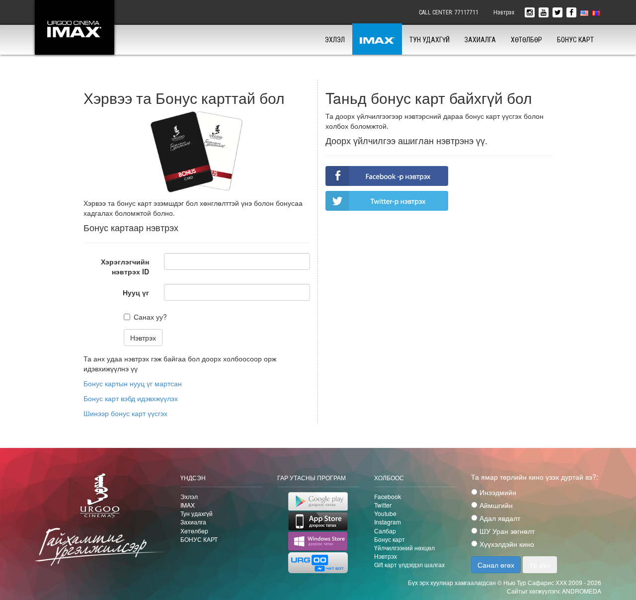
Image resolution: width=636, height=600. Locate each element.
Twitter (383, 505)
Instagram (387, 521)
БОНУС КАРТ (575, 40)
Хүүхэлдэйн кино (505, 544)
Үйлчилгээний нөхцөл (404, 547)
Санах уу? (150, 317)
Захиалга (480, 40)
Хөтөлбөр (526, 40)
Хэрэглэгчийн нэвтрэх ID (125, 266)
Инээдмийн (496, 492)
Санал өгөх (495, 565)
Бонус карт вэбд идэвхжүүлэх (130, 398)
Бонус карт (389, 539)
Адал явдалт (498, 518)
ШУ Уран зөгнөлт (506, 531)
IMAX (187, 505)
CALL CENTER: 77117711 (448, 12)
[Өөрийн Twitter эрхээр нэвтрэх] (386, 201)
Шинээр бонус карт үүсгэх (125, 413)
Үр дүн (540, 565)
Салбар (385, 530)
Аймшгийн (495, 505)
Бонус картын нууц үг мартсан (132, 383)
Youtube (385, 513)
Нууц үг (136, 292)
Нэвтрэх (503, 12)
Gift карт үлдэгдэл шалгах (409, 564)
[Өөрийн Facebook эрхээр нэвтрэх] (386, 176)
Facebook (387, 496)
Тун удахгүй (429, 40)
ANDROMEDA (581, 591)
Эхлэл (335, 40)
